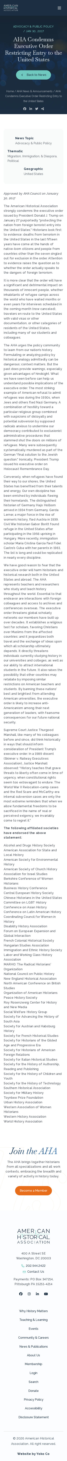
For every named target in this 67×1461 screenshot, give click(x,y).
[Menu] (59, 8)
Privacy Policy (33, 1399)
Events (33, 1328)
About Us (33, 1355)
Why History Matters (33, 1311)
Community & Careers (33, 1337)
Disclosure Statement (33, 1417)
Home (10, 91)
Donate (33, 1391)
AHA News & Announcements (34, 91)
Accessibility (33, 1408)
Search (33, 1382)
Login (33, 1373)
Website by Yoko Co (33, 1454)
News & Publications (33, 1346)
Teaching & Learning (33, 1320)
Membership (33, 1364)
